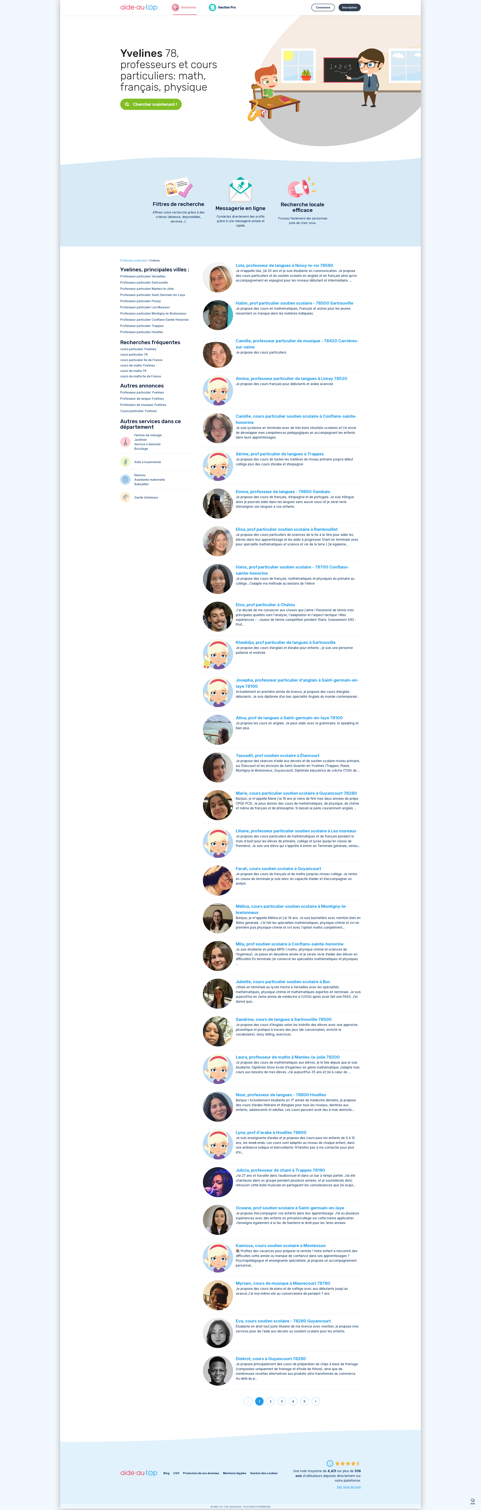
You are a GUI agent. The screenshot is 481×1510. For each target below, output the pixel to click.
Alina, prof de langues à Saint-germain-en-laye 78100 (289, 717)
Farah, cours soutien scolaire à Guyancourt (278, 868)
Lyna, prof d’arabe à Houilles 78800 (271, 1132)
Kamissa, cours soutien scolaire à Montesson (281, 1245)
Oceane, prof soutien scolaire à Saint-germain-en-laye (290, 1207)
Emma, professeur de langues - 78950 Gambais (283, 491)
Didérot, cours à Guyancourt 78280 (271, 1358)
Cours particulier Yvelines (138, 411)
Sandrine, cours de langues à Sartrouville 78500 (284, 1019)
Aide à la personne (147, 462)
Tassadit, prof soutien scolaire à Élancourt (277, 755)
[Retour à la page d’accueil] (139, 7)
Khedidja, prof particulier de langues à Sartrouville (286, 642)
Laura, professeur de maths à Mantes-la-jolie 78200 (288, 1057)
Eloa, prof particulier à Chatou (265, 604)
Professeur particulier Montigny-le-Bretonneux (153, 313)
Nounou (139, 475)
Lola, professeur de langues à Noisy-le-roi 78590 (284, 265)
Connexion (323, 7)
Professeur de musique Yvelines (143, 405)
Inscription (349, 7)
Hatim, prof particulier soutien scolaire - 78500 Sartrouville (294, 303)
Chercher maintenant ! (155, 104)
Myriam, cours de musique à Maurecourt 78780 (283, 1283)
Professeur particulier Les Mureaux (145, 307)
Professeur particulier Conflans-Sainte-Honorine (154, 319)
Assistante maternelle (149, 479)
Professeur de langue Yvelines (142, 398)
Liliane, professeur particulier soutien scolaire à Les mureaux (296, 830)
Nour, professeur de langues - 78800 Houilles (281, 1094)
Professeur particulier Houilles (141, 332)
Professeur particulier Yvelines (142, 392)
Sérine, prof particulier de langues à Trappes (280, 453)
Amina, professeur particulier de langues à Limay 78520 (291, 378)
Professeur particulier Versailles (142, 276)
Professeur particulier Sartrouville (144, 282)
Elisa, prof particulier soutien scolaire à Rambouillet (287, 529)
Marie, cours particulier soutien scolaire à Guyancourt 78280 (296, 793)
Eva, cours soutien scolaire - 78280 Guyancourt (283, 1321)
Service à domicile (147, 444)
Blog (166, 1473)
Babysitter (141, 484)
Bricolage (141, 449)
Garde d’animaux (146, 497)
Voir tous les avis (349, 1487)
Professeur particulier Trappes (141, 326)
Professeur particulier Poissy (140, 301)
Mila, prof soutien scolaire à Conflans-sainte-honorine (289, 944)
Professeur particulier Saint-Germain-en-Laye (152, 295)
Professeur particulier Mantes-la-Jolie (147, 289)
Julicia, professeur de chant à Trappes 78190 (280, 1170)
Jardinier (140, 440)
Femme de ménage (148, 435)
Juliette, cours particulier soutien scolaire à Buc (283, 981)
